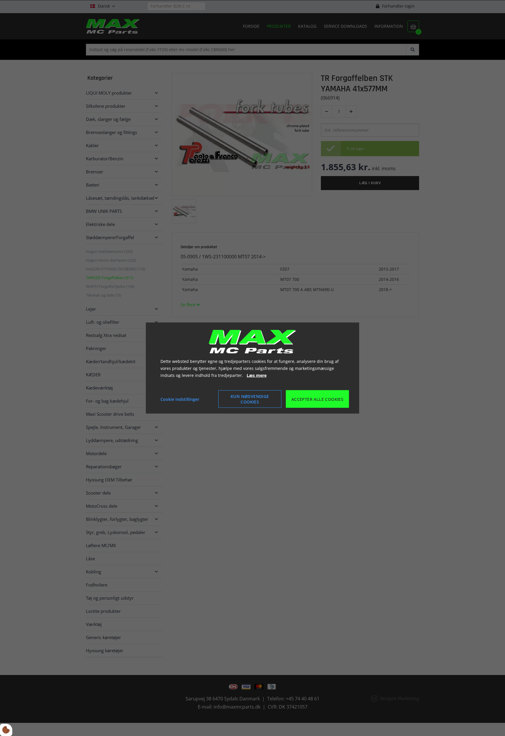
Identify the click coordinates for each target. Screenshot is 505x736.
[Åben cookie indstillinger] (6, 730)
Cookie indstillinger (179, 399)
